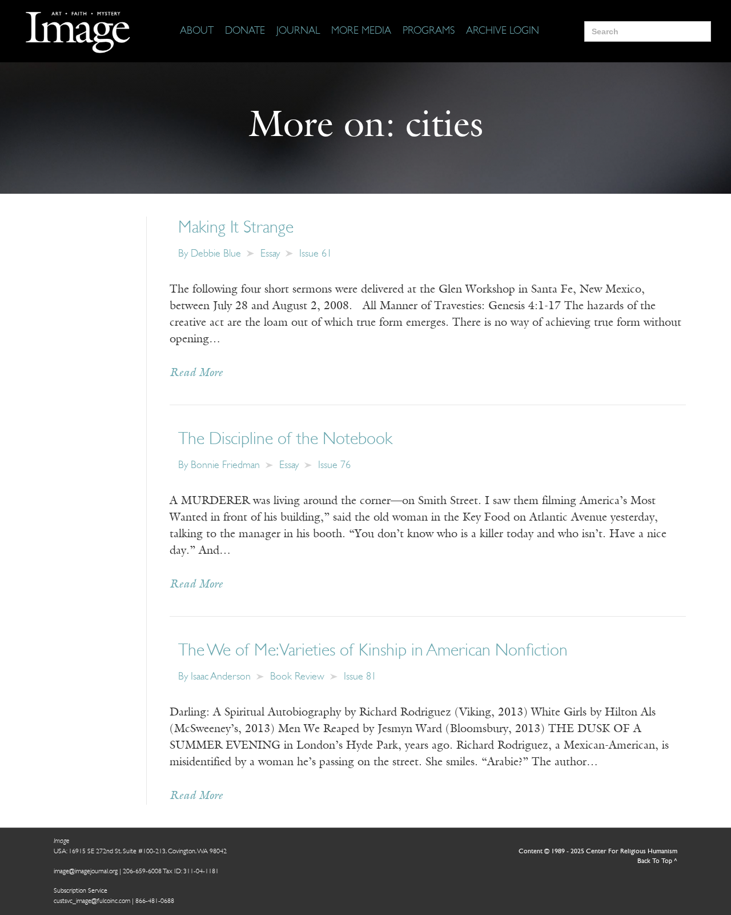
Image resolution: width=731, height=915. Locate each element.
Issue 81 (360, 677)
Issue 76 (334, 466)
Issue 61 (315, 254)
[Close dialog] (705, 728)
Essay (270, 254)
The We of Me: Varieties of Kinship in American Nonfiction (373, 651)
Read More (196, 373)
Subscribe (505, 871)
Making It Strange (236, 228)
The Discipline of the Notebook (285, 440)
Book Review (297, 677)
